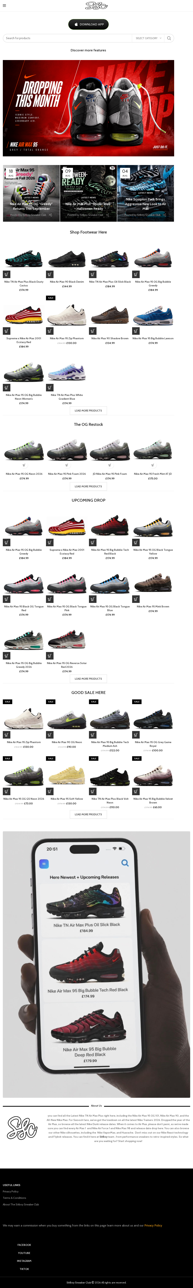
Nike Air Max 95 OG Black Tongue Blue (110, 608)
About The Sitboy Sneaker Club (21, 1204)
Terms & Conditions (14, 1198)
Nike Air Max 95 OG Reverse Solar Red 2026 (67, 665)
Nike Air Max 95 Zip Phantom (67, 338)
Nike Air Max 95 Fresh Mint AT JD (153, 473)
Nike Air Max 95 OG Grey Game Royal (153, 744)
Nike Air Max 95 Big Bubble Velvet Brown (153, 800)
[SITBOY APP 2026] (96, 964)
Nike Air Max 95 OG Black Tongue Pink (67, 608)
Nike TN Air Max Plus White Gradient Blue (67, 396)
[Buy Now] (6, 274)
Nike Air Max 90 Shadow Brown (110, 338)
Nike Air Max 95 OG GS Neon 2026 (23, 798)
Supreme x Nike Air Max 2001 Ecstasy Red (23, 340)
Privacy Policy (10, 1191)
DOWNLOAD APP (92, 24)
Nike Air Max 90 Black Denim (67, 281)
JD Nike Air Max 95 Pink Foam (110, 473)
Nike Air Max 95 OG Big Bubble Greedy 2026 (24, 665)
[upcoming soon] (136, 274)
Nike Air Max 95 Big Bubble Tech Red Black (110, 551)
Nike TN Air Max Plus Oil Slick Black (110, 281)
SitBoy (103, 1136)
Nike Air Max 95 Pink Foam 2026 (67, 473)
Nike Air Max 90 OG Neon (67, 742)
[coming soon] (6, 331)
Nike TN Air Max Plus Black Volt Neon (110, 800)
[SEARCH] (169, 38)
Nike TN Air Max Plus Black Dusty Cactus (23, 283)
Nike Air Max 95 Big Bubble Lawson (153, 338)
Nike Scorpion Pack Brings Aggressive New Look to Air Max (145, 204)
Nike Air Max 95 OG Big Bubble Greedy (153, 283)
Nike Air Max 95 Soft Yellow (67, 798)
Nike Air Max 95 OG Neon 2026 (24, 473)
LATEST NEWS (31, 197)
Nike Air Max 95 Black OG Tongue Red (24, 608)
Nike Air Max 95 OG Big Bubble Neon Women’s (24, 396)
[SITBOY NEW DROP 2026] (88, 108)
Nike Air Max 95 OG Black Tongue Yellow (153, 551)
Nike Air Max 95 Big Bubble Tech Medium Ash (110, 744)
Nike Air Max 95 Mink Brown (153, 606)
